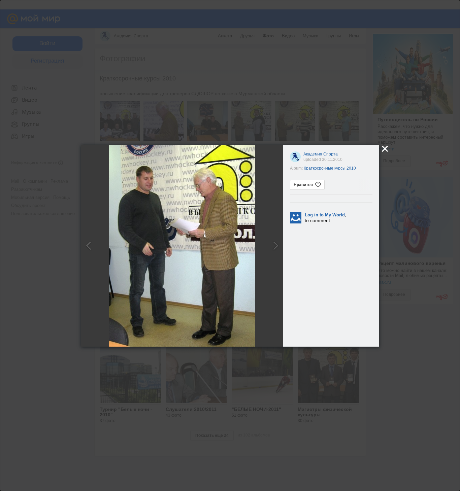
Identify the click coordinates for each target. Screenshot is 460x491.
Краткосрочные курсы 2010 (330, 168)
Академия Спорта (320, 154)
